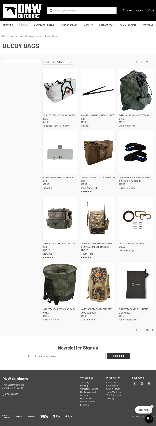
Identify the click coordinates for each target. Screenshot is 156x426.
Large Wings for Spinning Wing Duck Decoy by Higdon (134, 179)
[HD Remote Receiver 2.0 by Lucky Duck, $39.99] (60, 153)
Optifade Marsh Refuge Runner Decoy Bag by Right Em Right (96, 245)
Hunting (23, 25)
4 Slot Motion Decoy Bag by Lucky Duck (60, 245)
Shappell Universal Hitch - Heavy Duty (98, 117)
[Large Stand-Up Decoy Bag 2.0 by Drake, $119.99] (60, 284)
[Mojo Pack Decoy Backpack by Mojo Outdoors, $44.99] (98, 284)
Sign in (129, 10)
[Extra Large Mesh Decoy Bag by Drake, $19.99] (136, 91)
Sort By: (47, 62)
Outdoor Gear (106, 25)
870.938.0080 (11, 394)
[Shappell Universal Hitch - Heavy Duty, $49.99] (98, 91)
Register (139, 10)
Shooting (8, 25)
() (152, 10)
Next (148, 61)
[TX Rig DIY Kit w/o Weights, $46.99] (136, 218)
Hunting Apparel (69, 25)
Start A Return (113, 389)
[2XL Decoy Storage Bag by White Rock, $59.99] (60, 91)
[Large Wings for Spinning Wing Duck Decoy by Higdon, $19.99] (136, 153)
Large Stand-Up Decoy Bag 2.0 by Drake (59, 311)
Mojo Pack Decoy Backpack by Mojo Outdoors (96, 311)
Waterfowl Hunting (44, 25)
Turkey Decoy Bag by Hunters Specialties (133, 311)
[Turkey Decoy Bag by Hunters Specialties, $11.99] (136, 284)
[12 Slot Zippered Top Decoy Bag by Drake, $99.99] (98, 153)
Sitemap (110, 398)
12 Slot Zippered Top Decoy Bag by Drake (98, 179)
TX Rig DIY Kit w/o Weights (131, 243)
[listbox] (62, 62)
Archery (88, 25)
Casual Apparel (128, 25)
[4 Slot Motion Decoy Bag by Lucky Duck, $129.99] (60, 218)
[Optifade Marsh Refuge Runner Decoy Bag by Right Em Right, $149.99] (98, 218)
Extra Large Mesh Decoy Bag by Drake (135, 117)
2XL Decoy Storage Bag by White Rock (59, 117)
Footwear (148, 25)
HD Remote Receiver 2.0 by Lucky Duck (58, 179)
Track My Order (113, 392)
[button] (149, 419)
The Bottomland (114, 395)
